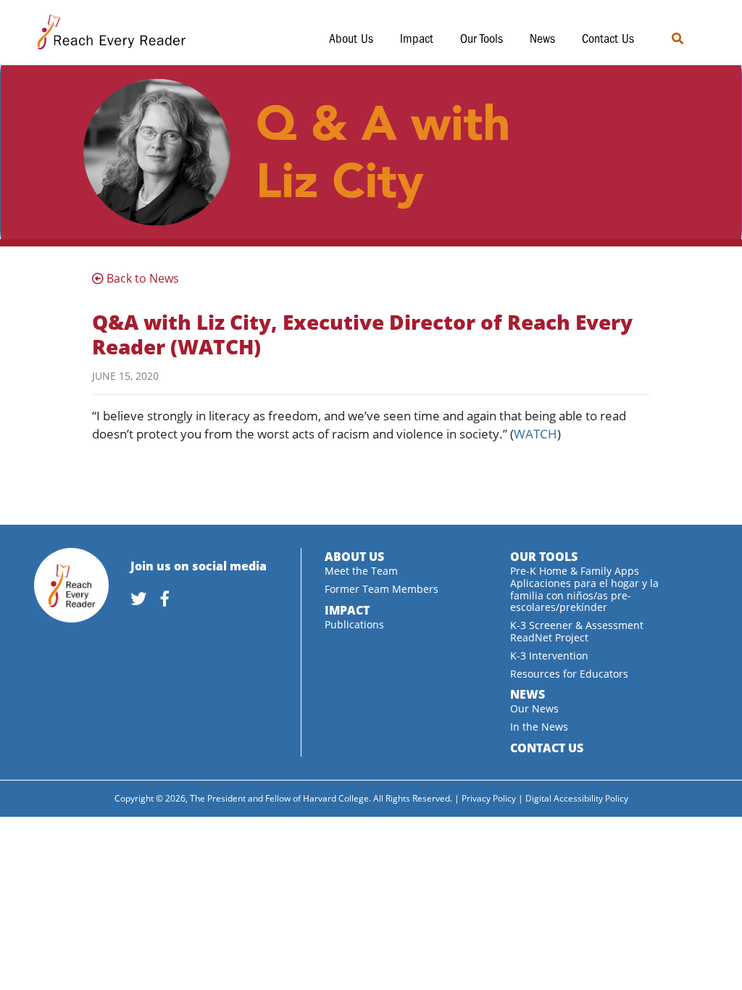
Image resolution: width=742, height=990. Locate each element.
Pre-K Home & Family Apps (574, 571)
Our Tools (481, 38)
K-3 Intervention (549, 655)
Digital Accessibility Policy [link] (576, 798)
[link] (144, 600)
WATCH (535, 433)
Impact (416, 38)
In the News (539, 726)
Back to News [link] (141, 278)
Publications (354, 624)
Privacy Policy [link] (489, 798)
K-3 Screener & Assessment (576, 625)
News (542, 38)
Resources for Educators (569, 674)
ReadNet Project (549, 637)
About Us (351, 38)
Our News (534, 708)
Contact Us (608, 38)
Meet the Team (361, 571)
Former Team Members (381, 589)
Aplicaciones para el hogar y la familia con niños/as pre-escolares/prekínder (584, 595)
